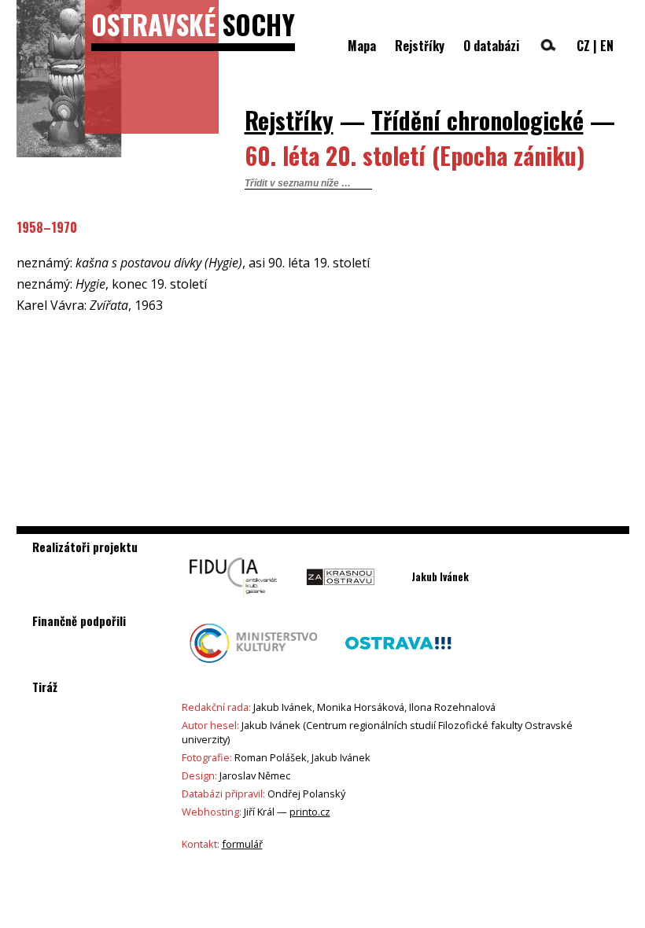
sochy (193, 24)
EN (607, 45)
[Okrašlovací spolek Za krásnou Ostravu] (340, 601)
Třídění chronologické (477, 120)
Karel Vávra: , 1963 (90, 305)
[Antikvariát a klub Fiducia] (234, 601)
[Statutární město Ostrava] (398, 667)
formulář (242, 844)
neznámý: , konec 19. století (112, 284)
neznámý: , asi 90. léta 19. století (193, 262)
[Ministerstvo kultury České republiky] (254, 667)
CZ (583, 45)
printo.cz (309, 812)
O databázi (491, 45)
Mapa (362, 45)
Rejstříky (419, 45)
